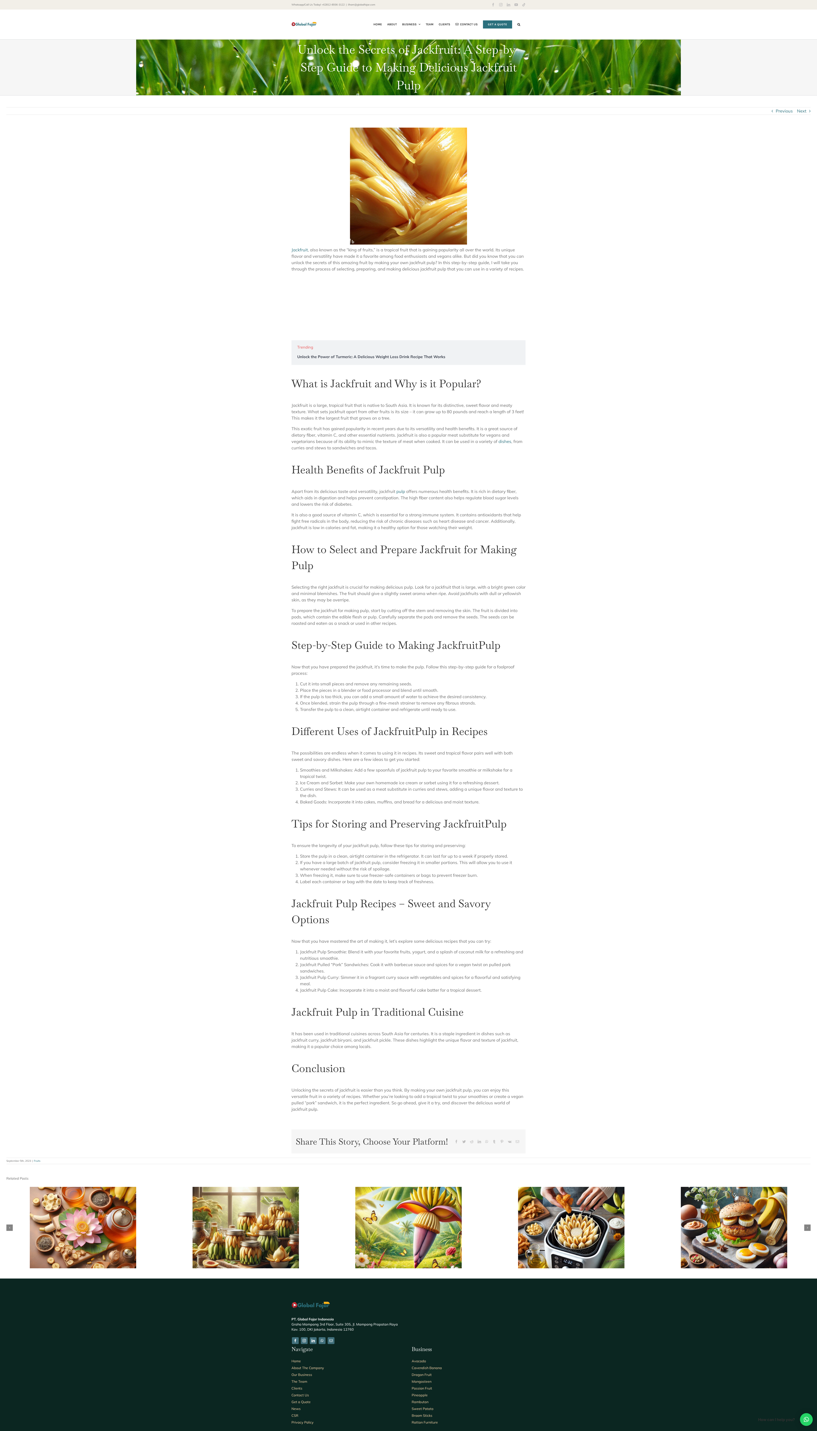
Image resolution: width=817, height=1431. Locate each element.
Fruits (37, 1160)
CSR (294, 1415)
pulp (400, 491)
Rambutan (420, 1402)
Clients (296, 1388)
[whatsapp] (322, 1340)
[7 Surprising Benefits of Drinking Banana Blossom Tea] (83, 1189)
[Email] (517, 1141)
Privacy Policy (302, 1422)
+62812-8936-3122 (333, 4)
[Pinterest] (502, 1141)
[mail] (331, 1340)
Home (296, 1361)
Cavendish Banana (427, 1368)
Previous (784, 111)
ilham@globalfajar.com (361, 4)
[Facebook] (456, 1141)
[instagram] (304, 1340)
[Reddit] (472, 1141)
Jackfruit (299, 249)
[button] (518, 24)
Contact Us (300, 1395)
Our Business (301, 1375)
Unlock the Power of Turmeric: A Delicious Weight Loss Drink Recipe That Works (371, 356)
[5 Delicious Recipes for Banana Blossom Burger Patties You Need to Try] (734, 1189)
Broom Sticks (422, 1415)
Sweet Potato (422, 1409)
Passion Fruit (422, 1388)
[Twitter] (464, 1141)
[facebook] (295, 1340)
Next (801, 111)
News (296, 1409)
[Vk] (510, 1141)
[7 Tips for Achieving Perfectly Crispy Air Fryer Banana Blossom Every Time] (571, 1189)
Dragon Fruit (422, 1375)
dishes (504, 441)
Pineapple (420, 1395)
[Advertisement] (408, 306)
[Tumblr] (494, 1141)
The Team (299, 1381)
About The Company (307, 1368)
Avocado (419, 1361)
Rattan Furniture (425, 1422)
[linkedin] (313, 1340)
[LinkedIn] (479, 1141)
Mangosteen (421, 1381)
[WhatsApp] (486, 1141)
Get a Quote (301, 1402)
